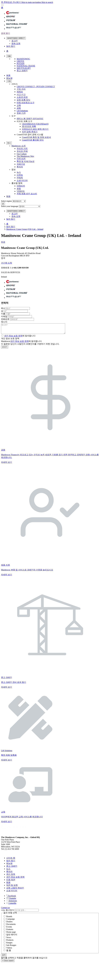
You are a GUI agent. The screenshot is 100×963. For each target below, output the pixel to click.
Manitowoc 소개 (18, 146)
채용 (8, 196)
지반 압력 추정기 (30, 132)
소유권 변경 (22, 97)
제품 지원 (5, 565)
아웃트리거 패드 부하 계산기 (35, 129)
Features (9, 929)
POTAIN (20, 63)
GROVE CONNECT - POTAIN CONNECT (36, 86)
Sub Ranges (11, 945)
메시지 (4, 322)
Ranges (9, 942)
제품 (9, 56)
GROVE (20, 61)
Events (9, 927)
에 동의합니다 (19, 336)
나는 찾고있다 (7, 910)
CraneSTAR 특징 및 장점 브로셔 (36, 137)
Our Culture (22, 154)
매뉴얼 (9, 78)
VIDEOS (20, 191)
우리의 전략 (22, 151)
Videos (9, 948)
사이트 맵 (10, 858)
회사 (9, 143)
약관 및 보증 (12, 885)
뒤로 (3, 242)
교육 (19, 105)
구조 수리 (21, 89)
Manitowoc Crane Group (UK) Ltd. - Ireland (24, 229)
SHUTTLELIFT (24, 68)
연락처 (20, 178)
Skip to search (47, 2)
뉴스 (19, 172)
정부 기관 (21, 113)
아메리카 (21, 186)
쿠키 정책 (10, 874)
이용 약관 (10, 880)
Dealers (9, 921)
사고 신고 (21, 94)
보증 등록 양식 (23, 100)
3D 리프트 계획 (29, 126)
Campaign (10, 919)
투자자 (20, 167)
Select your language (9, 206)
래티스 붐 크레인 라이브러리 (30, 118)
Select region (6, 201)
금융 (19, 108)
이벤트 (20, 175)
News (8, 937)
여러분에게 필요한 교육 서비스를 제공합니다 (22, 817)
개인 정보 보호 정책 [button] (13, 336)
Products (9, 940)
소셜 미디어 (22, 180)
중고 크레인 (22, 70)
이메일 (4, 316)
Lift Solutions (22, 111)
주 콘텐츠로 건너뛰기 (11, 2)
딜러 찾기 (10, 226)
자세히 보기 (6, 462)
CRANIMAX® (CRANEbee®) (35, 124)
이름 (3, 314)
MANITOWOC (23, 59)
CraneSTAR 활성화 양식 (33, 140)
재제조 (20, 92)
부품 (8, 75)
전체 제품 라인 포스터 (27, 194)
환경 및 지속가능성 (25, 161)
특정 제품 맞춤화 (9, 755)
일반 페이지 (11, 934)
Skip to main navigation (31, 2)
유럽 (19, 188)
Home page (11, 932)
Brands (9, 916)
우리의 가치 (22, 148)
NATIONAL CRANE (26, 66)
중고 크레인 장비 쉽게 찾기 (13, 682)
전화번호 (5, 319)
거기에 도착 (6, 263)
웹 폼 (8, 950)
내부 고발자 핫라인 (15, 888)
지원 (9, 81)
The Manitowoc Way (25, 156)
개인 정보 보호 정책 (19, 341)
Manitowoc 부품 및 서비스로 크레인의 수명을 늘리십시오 (27, 570)
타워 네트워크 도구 (25, 103)
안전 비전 (21, 159)
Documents (11, 924)
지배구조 (21, 164)
